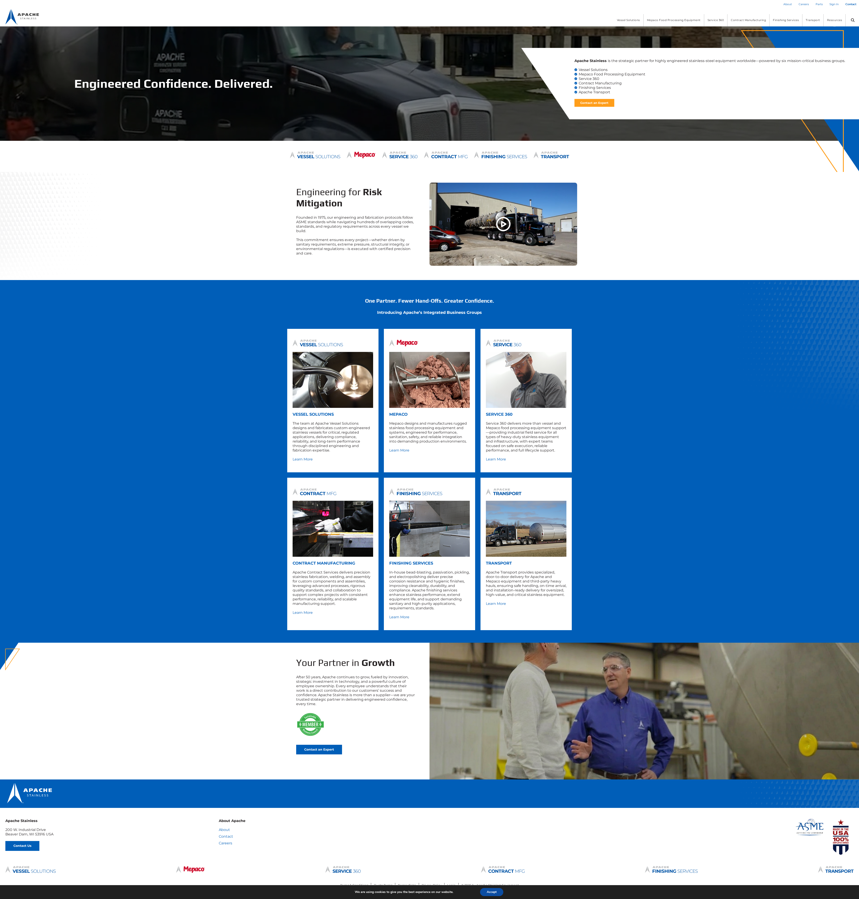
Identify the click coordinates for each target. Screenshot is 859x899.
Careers (225, 843)
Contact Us (22, 846)
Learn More (303, 459)
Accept (492, 892)
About (224, 830)
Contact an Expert (594, 103)
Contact (226, 836)
